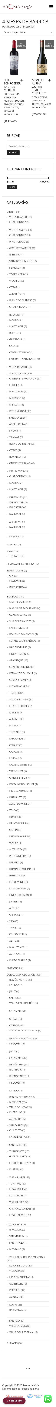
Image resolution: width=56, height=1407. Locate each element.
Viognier (14, 280)
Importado (16, 507)
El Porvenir (16, 882)
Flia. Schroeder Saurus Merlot (12, 85)
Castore (14, 914)
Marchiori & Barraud (23, 608)
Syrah (13, 346)
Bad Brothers (18, 647)
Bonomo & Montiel (21, 634)
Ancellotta (17, 424)
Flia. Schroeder (19, 706)
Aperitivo (15, 522)
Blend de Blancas (20, 300)
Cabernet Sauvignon (22, 359)
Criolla (14, 385)
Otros (43, 97)
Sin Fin (13, 830)
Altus (13, 908)
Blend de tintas (19, 443)
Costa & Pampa (18, 679)
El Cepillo (15, 1112)
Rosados (14, 314)
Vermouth (16, 502)
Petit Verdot (17, 411)
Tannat (14, 437)
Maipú (13, 1304)
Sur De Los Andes (20, 621)
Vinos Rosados (18, 367)
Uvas (10, 551)
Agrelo (13, 1296)
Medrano (15, 1249)
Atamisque (16, 660)
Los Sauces (16, 1195)
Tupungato (16, 1151)
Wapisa (13, 842)
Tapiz (12, 927)
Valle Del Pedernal (21, 1332)
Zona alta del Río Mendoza (27, 1257)
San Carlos (16, 1125)
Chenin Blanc (18, 306)
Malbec (14, 319)
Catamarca (16, 1010)
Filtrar (12, 187)
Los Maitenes (17, 888)
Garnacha (15, 339)
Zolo (12, 810)
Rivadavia (15, 1229)
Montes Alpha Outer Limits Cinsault (39, 86)
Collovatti (16, 934)
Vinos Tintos (11, 107)
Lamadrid (15, 738)
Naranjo (14, 536)
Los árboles (17, 1189)
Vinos (20, 104)
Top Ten (12, 544)
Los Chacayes (17, 1215)
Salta (13, 998)
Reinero (14, 862)
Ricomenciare (18, 686)
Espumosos (16, 471)
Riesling (14, 254)
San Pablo (15, 1144)
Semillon (15, 267)
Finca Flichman (19, 895)
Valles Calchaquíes (21, 1003)
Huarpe (14, 816)
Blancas (12, 1343)
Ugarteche (16, 1283)
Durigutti (16, 797)
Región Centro (19, 1097)
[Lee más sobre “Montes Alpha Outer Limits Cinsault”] (50, 80)
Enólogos (13, 968)
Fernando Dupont (21, 673)
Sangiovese (16, 417)
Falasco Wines (18, 764)
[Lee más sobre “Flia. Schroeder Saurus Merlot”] (22, 80)
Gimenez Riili (17, 777)
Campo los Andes (20, 1208)
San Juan (15, 1320)
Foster (13, 725)
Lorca (13, 758)
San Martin (16, 1236)
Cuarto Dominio (20, 667)
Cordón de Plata (20, 1163)
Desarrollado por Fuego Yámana (20, 1388)
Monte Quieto (18, 601)
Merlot (8, 100)
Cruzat (14, 745)
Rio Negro (15, 1069)
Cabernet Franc (19, 352)
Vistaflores (16, 1202)
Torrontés (16, 274)
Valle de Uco (17, 1107)
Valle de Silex (18, 1325)
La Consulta (17, 1136)
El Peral (14, 1169)
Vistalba (14, 1270)
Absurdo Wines (19, 803)
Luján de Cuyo (18, 1265)
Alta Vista (16, 849)
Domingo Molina (20, 869)
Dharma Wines (18, 836)
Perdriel (14, 1290)
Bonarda (15, 456)
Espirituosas (15, 570)
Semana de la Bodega (20, 564)
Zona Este (15, 1224)
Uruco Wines (17, 823)
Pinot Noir (16, 326)
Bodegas (9, 93)
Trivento (15, 732)
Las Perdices (17, 627)
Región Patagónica (21, 1038)
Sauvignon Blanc (20, 261)
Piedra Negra (17, 856)
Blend (13, 333)
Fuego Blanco (18, 960)
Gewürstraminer (20, 248)
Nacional (15, 514)
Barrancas (16, 1309)
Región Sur (10, 104)
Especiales (16, 497)
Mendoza (15, 1102)
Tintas (13, 556)
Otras (35, 97)
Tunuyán (15, 1184)
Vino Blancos (18, 230)
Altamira (15, 1118)
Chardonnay (17, 222)
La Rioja (14, 984)
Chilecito (15, 1130)
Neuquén (18, 100)
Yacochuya (16, 771)
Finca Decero (17, 653)
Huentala (15, 875)
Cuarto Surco (18, 614)
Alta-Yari (15, 953)
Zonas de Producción (21, 974)
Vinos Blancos (18, 217)
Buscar (13, 152)
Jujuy (12, 991)
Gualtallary (17, 1156)
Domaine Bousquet (21, 784)
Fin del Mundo (18, 790)
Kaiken (13, 712)
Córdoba (15, 1025)
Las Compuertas (19, 1277)
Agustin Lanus (18, 699)
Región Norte (18, 979)
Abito (13, 940)
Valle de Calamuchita (23, 1030)
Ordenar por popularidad (15, 32)
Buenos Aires (17, 1076)
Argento (15, 719)
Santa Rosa (16, 1242)
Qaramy (14, 751)
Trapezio (15, 693)
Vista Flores (17, 1177)
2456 (12, 921)
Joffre (13, 901)
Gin (11, 575)
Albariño (15, 293)
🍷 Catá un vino (14, 1400)
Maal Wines (16, 947)
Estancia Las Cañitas (22, 640)
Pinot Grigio (17, 241)
